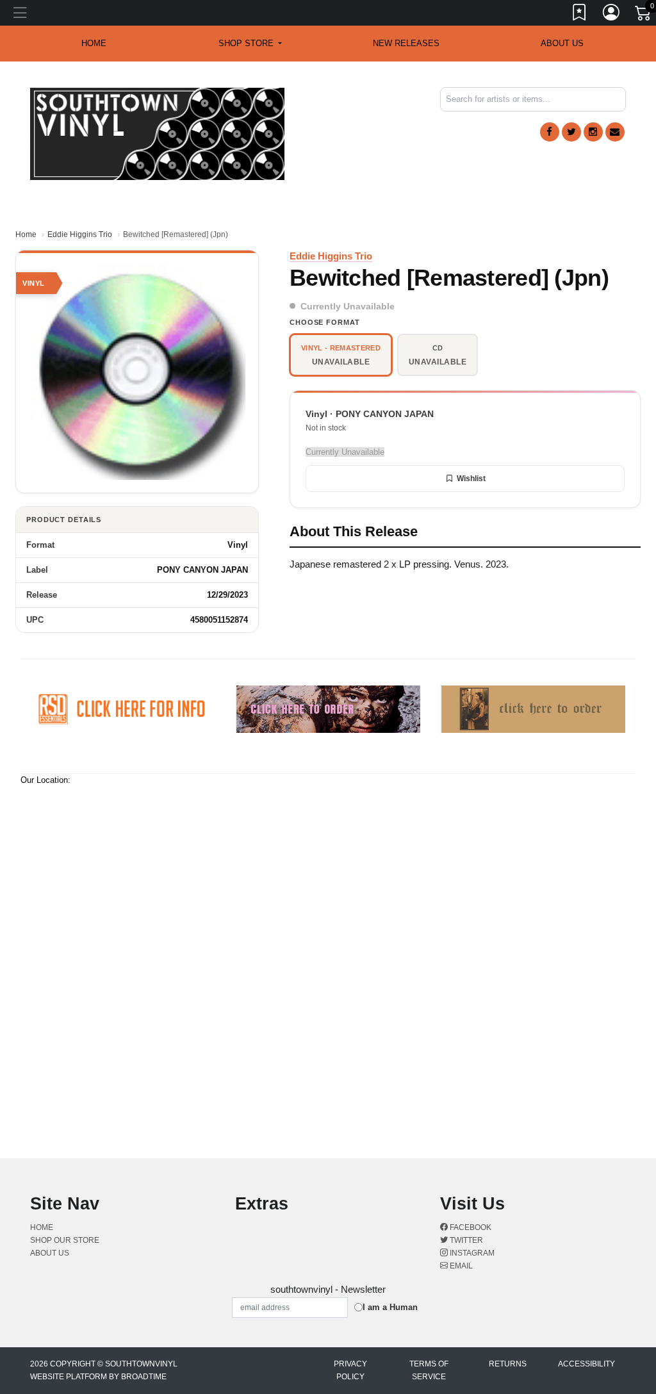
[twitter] (571, 132)
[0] (644, 15)
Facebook (469, 1227)
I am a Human (390, 1307)
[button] (250, 43)
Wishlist (471, 478)
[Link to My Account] (612, 15)
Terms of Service (428, 1370)
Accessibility (586, 1363)
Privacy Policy (350, 1370)
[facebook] (550, 132)
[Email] (615, 132)
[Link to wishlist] (580, 15)
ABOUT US (562, 43)
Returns (508, 1363)
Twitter (465, 1240)
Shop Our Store (64, 1240)
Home (26, 234)
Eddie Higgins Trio (79, 234)
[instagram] (593, 132)
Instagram (471, 1253)
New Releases (406, 43)
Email (460, 1265)
